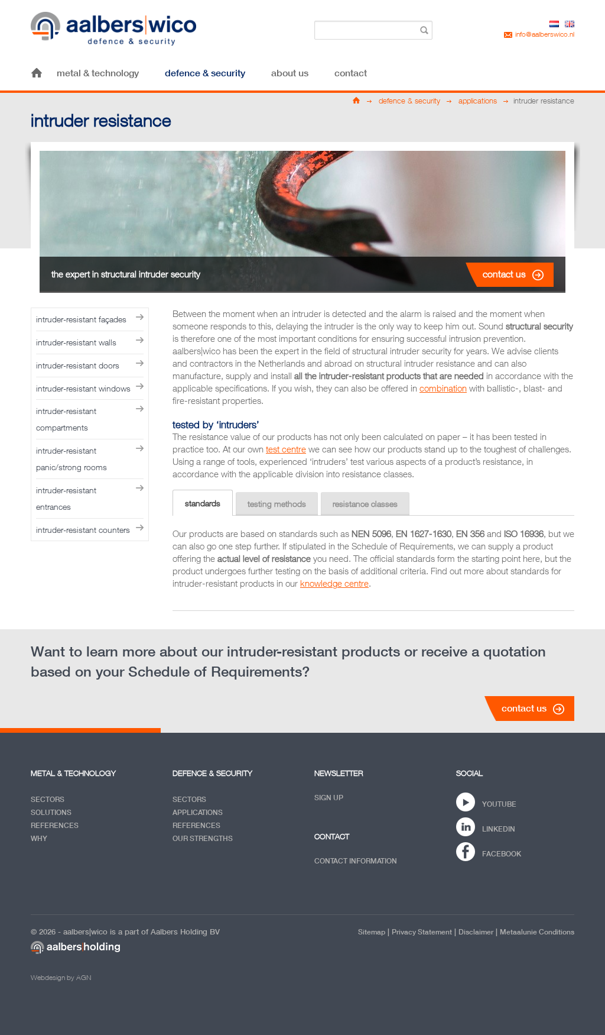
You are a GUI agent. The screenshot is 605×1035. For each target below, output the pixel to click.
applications (477, 100)
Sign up (328, 797)
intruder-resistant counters (83, 530)
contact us (504, 274)
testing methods (277, 504)
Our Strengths (203, 838)
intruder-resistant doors (77, 365)
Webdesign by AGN (61, 977)
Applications (198, 812)
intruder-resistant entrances (66, 498)
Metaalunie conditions (537, 931)
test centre (286, 449)
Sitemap (371, 931)
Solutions (51, 812)
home (37, 73)
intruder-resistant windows (83, 388)
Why (39, 838)
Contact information (355, 860)
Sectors (47, 799)
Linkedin (498, 828)
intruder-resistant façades (81, 319)
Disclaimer (475, 931)
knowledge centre (334, 583)
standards (202, 503)
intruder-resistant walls (76, 342)
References (55, 825)
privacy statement (422, 931)
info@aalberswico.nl (544, 34)
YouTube (499, 804)
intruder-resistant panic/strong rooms (71, 458)
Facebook (501, 853)
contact (350, 73)
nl (554, 24)
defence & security (205, 73)
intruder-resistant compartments (66, 419)
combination (443, 388)
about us (289, 73)
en (569, 24)
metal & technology (98, 73)
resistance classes (365, 504)
